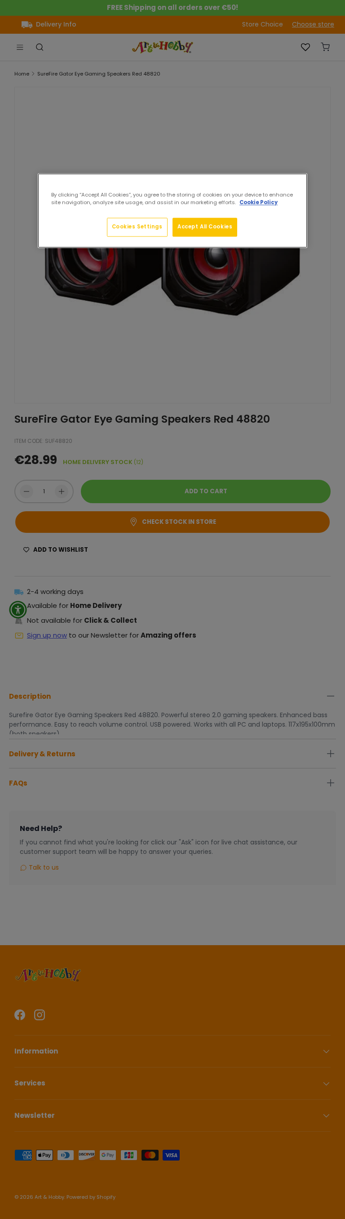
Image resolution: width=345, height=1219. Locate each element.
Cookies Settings (137, 226)
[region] (172, 210)
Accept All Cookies (204, 226)
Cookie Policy (258, 202)
